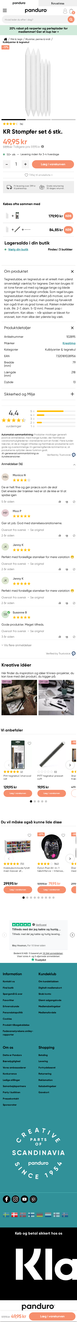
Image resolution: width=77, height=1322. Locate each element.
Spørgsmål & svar (12, 993)
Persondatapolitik (13, 1012)
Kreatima (69, 343)
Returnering (44, 1073)
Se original (37, 530)
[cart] (71, 11)
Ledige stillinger (11, 1080)
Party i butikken (11, 1092)
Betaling (43, 1055)
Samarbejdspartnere (14, 1086)
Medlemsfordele (47, 1012)
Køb (68, 216)
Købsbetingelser (47, 1086)
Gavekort (43, 1092)
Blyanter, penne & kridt (37, 39)
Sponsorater (10, 1104)
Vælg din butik (18, 249)
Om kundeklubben (48, 981)
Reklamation (45, 1080)
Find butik (8, 987)
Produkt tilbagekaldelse (16, 1025)
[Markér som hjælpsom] (60, 501)
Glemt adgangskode (49, 1000)
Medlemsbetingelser (49, 1006)
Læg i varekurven (53, 164)
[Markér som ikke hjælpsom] (67, 501)
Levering (43, 1061)
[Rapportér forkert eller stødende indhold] (74, 501)
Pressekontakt (11, 1098)
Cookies (7, 1019)
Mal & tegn (16, 39)
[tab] (13, 119)
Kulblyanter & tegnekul (16, 42)
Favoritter (8, 1000)
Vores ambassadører (14, 1067)
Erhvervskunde (11, 1006)
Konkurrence (10, 1073)
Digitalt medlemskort (50, 987)
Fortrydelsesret (47, 1067)
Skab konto (44, 993)
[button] (6, 164)
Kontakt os (9, 981)
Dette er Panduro (12, 1055)
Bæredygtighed (11, 1061)
